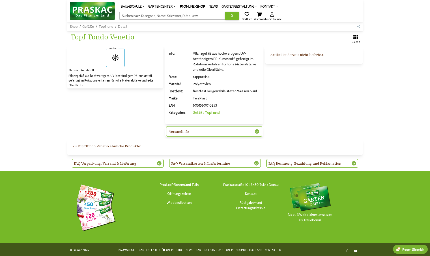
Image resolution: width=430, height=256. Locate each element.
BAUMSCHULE (127, 250)
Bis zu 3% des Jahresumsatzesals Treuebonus (310, 217)
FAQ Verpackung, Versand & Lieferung (105, 163)
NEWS (189, 250)
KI (280, 250)
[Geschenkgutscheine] (95, 207)
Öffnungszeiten (179, 194)
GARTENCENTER (149, 250)
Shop (74, 27)
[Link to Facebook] (347, 251)
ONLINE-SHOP (174, 250)
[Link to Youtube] (356, 251)
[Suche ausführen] (232, 16)
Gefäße (88, 27)
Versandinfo (179, 131)
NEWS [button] (213, 6)
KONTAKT (271, 250)
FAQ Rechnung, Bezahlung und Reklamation (305, 163)
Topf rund (106, 27)
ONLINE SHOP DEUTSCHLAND (244, 250)
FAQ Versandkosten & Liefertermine (200, 163)
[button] (132, 6)
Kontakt (251, 194)
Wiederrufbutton (179, 203)
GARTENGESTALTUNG (210, 250)
